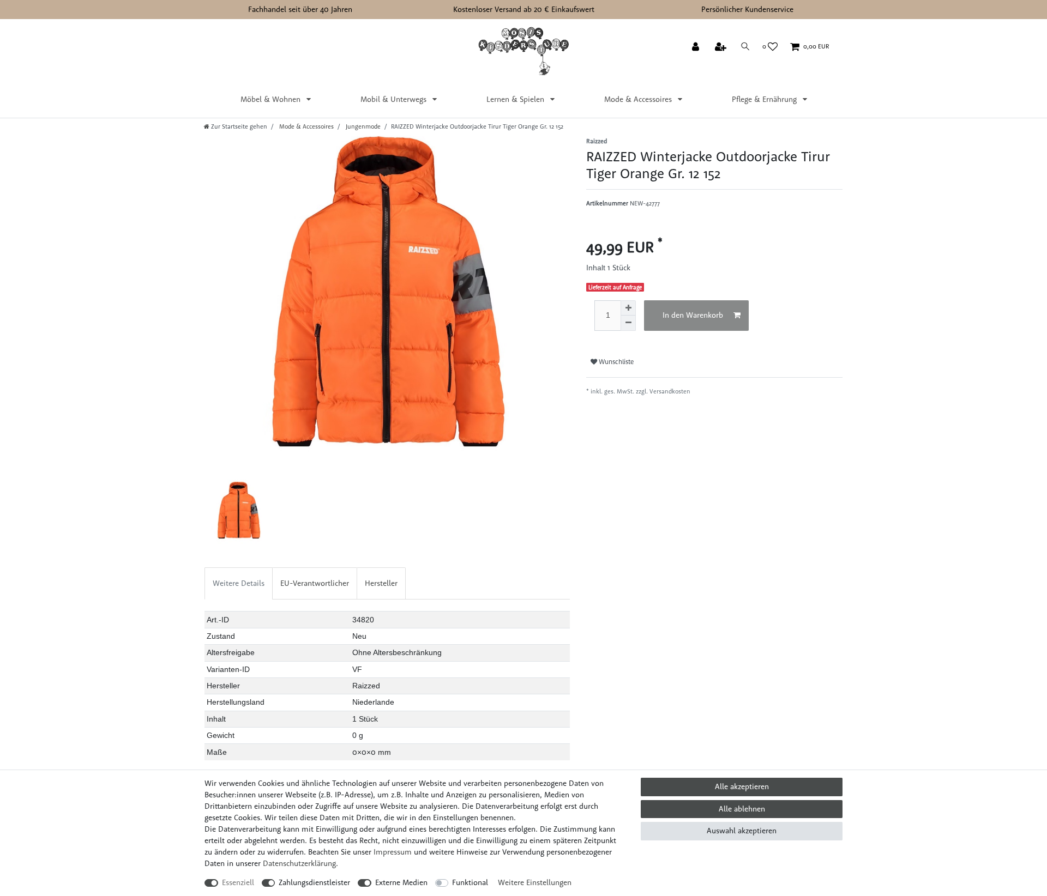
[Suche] (745, 46)
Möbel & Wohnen (271, 99)
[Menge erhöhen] (628, 308)
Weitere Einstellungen (534, 882)
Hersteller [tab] (381, 583)
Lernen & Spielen (516, 99)
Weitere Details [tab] (238, 583)
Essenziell (238, 882)
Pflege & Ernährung (765, 99)
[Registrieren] (722, 47)
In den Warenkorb (693, 315)
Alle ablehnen (742, 809)
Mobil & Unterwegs (394, 99)
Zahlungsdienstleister (314, 882)
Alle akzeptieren (742, 786)
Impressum (393, 852)
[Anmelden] (696, 47)
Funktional (470, 882)
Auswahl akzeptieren (742, 831)
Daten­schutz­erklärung (299, 863)
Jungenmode (362, 126)
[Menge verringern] (628, 323)
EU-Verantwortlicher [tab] (314, 583)
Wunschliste (615, 362)
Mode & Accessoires (639, 99)
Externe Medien (401, 882)
